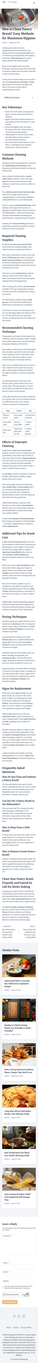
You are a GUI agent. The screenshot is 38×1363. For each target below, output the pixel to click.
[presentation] (19, 965)
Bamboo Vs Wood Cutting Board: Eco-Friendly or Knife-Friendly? (18, 1028)
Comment (7, 1236)
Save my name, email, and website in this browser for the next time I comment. (18, 1287)
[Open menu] (34, 2)
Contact (16, 1328)
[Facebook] (14, 1316)
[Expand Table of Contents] (32, 98)
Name (6, 1263)
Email (6, 1272)
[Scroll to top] (33, 1360)
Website (6, 1281)
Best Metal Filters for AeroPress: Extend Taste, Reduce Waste (8, 932)
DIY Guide (5, 25)
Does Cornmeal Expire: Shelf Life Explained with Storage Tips (17, 1197)
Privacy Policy (26, 1328)
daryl (5, 42)
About (8, 1328)
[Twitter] (19, 1316)
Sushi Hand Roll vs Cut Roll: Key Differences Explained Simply (17, 984)
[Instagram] (23, 1316)
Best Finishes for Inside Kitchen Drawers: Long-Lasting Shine (29, 932)
